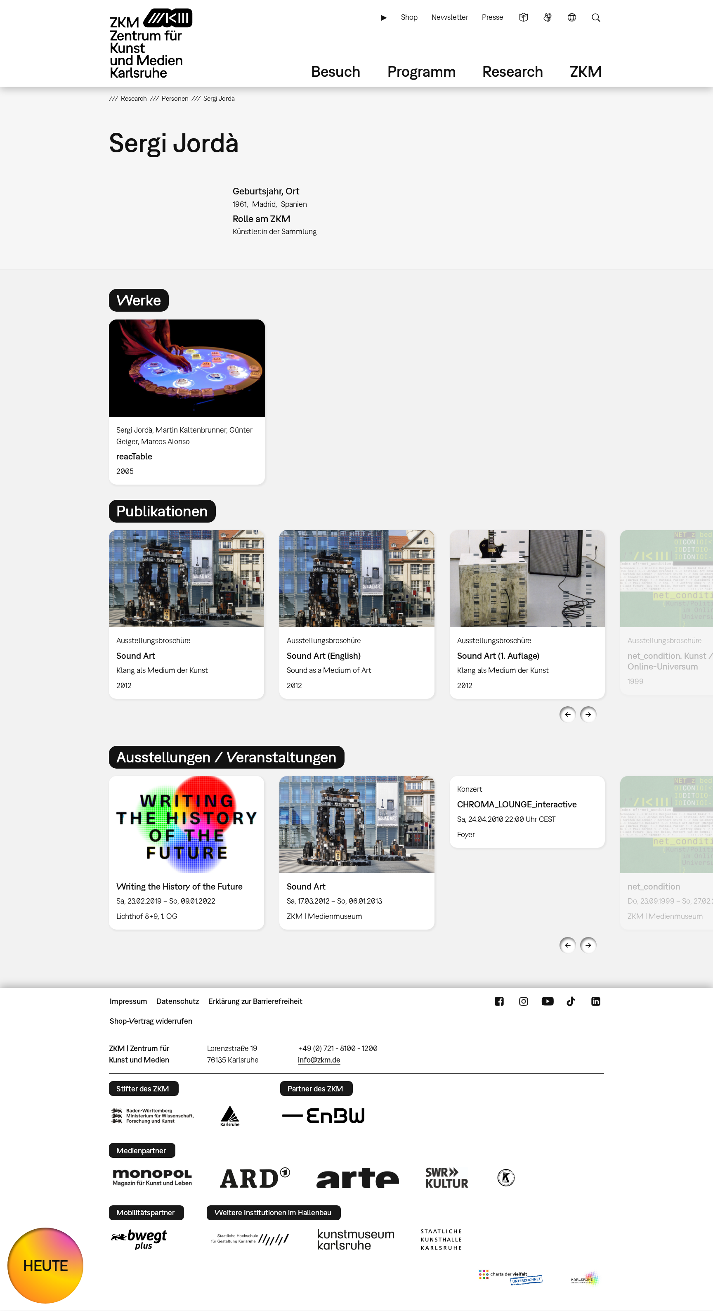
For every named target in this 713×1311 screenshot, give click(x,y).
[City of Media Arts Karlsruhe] (585, 1279)
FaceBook (499, 1001)
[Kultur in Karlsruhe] (505, 1177)
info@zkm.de (319, 1059)
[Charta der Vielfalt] (510, 1279)
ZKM (586, 71)
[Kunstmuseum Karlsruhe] (356, 1239)
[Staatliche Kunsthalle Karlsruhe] (441, 1239)
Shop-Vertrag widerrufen (151, 1021)
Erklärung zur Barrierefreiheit (255, 1001)
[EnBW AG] (323, 1115)
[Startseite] (162, 43)
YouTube (547, 1001)
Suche (596, 17)
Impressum (128, 1001)
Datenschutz (177, 1001)
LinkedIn (596, 1001)
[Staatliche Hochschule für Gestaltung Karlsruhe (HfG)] (250, 1239)
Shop (409, 17)
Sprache (572, 17)
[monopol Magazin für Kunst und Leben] (152, 1177)
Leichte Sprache (523, 17)
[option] (190, 402)
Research (512, 71)
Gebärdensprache (547, 17)
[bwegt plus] (139, 1239)
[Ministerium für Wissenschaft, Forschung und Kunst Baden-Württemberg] (152, 1116)
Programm (421, 71)
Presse (492, 17)
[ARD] (255, 1177)
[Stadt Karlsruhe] (230, 1115)
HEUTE (45, 1265)
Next (588, 714)
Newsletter (450, 17)
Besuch (336, 71)
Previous (568, 714)
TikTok (572, 1001)
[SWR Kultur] (447, 1177)
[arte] (357, 1178)
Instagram (523, 1001)
